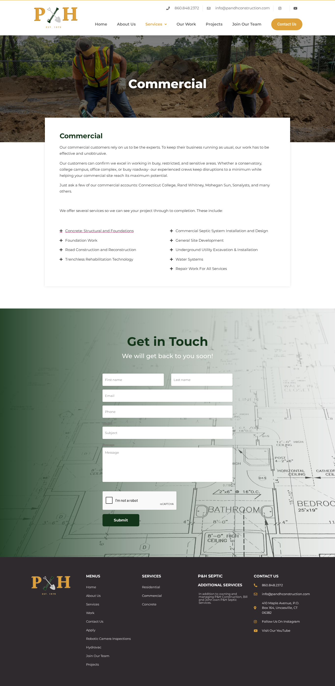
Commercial (152, 596)
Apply (90, 630)
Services (153, 24)
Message (108, 445)
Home (101, 24)
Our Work (186, 24)
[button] (156, 24)
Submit (121, 520)
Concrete (149, 604)
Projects (214, 24)
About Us (126, 24)
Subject (107, 424)
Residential (151, 587)
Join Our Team (246, 24)
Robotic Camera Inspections (108, 639)
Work (90, 613)
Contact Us (286, 24)
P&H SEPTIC (210, 576)
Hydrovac (93, 647)
